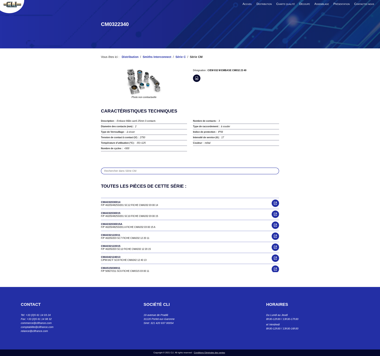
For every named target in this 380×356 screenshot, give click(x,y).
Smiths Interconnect (157, 56)
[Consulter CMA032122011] (275, 236)
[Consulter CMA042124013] (275, 258)
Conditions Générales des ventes (209, 352)
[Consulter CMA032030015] (275, 214)
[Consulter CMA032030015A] (275, 225)
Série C (180, 56)
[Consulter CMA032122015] (275, 247)
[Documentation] (196, 78)
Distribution (130, 56)
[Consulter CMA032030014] (275, 203)
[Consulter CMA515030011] (275, 269)
